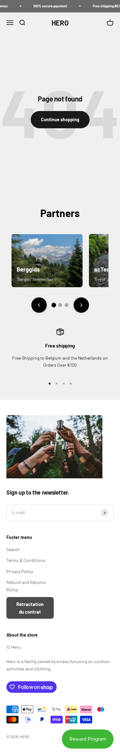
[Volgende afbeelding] (81, 305)
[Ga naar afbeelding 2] (60, 305)
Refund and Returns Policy (26, 585)
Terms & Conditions (25, 560)
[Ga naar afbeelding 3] (66, 305)
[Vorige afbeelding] (39, 305)
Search (13, 549)
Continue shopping (60, 119)
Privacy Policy (19, 571)
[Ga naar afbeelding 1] (53, 305)
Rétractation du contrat (30, 608)
